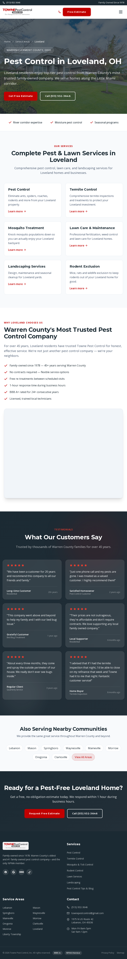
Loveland (37, 928)
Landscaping (73, 882)
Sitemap (120, 953)
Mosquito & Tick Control (80, 864)
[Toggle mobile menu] (120, 12)
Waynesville (73, 748)
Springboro (51, 748)
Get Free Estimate (21, 96)
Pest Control (73, 852)
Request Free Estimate (44, 813)
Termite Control (75, 858)
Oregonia (41, 757)
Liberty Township (12, 934)
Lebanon (14, 748)
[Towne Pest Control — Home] (17, 12)
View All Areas (83, 757)
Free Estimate (76, 11)
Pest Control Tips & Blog (80, 888)
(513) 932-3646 (79, 907)
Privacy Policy (108, 953)
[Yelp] (29, 872)
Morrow (113, 748)
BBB (21, 872)
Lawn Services (74, 876)
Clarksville (61, 757)
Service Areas (22, 41)
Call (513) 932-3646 (57, 96)
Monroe (7, 928)
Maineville (94, 748)
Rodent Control (75, 870)
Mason (32, 748)
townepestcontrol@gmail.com (87, 913)
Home (7, 41)
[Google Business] (14, 872)
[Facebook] (6, 872)
